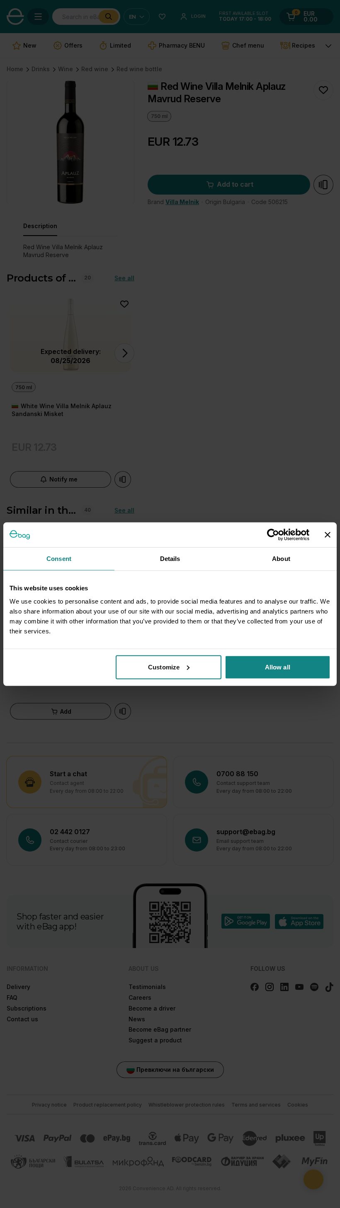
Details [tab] (170, 558)
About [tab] (281, 558)
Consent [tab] (58, 558)
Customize (164, 666)
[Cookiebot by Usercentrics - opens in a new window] (273, 535)
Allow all (277, 666)
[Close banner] (327, 535)
